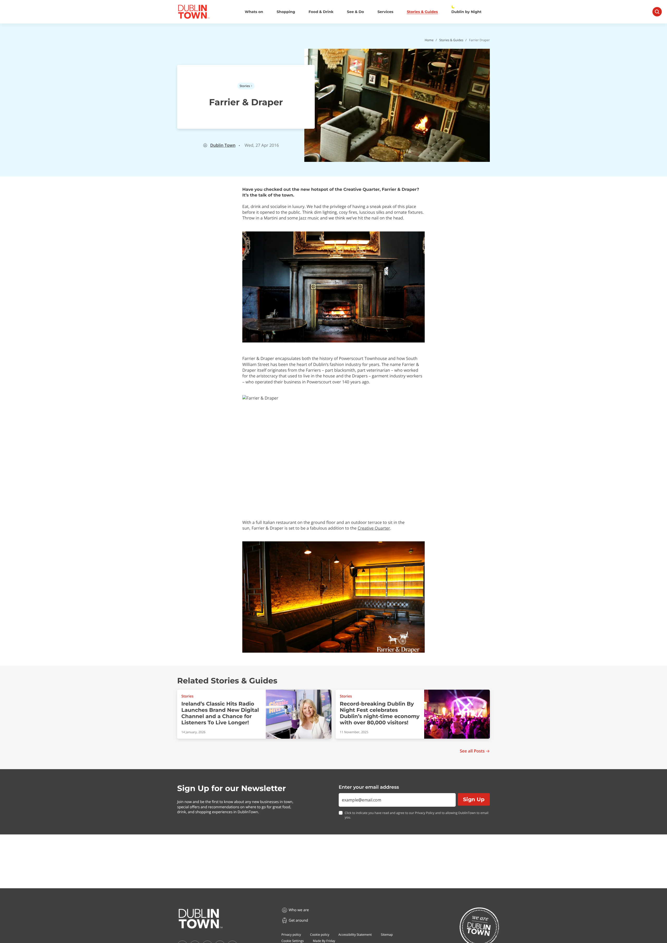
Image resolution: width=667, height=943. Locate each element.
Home (429, 40)
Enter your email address (369, 787)
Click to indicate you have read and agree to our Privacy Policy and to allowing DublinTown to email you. (417, 815)
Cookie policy (319, 934)
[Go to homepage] (200, 918)
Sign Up (474, 799)
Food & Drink (321, 12)
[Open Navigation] (657, 11)
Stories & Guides (422, 12)
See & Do (355, 12)
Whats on (254, 12)
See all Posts (472, 751)
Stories (245, 86)
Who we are (299, 910)
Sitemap (387, 934)
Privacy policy (291, 934)
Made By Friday (324, 941)
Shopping (286, 12)
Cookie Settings (292, 941)
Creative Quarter (374, 528)
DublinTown (223, 145)
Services (385, 12)
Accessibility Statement (355, 934)
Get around (298, 920)
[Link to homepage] (193, 11)
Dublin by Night (466, 12)
